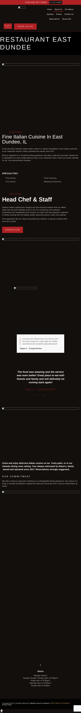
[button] (40, 711)
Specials (50, 14)
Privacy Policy (7, 705)
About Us (58, 9)
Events (59, 14)
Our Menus (69, 9)
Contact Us (68, 14)
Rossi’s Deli (66, 19)
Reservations (54, 19)
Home (49, 9)
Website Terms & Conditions (39, 703)
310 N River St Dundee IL (60, 703)
